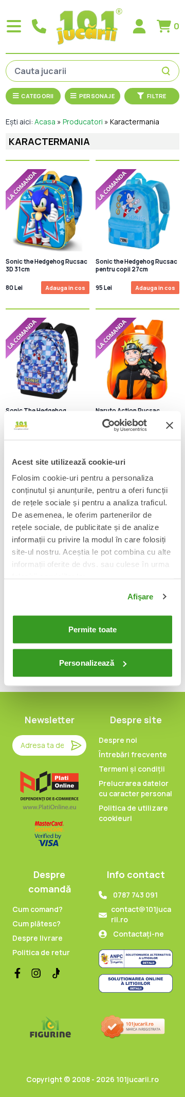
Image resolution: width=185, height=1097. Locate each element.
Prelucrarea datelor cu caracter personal (135, 788)
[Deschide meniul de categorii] (14, 26)
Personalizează (86, 663)
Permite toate (92, 629)
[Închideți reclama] (169, 425)
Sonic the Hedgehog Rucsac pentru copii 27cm (136, 265)
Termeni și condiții (132, 769)
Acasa (44, 121)
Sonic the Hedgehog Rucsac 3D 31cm (46, 265)
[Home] (89, 26)
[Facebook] (17, 973)
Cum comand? (37, 909)
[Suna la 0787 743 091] (39, 26)
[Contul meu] (139, 26)
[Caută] (167, 71)
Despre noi (118, 740)
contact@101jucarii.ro (141, 914)
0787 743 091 (135, 895)
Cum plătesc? (36, 923)
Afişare (140, 596)
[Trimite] (76, 745)
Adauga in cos (65, 287)
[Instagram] (36, 973)
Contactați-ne (138, 934)
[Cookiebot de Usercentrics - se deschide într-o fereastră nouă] (108, 425)
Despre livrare (37, 938)
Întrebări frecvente (133, 754)
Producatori (83, 121)
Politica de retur (41, 952)
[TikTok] (54, 973)
